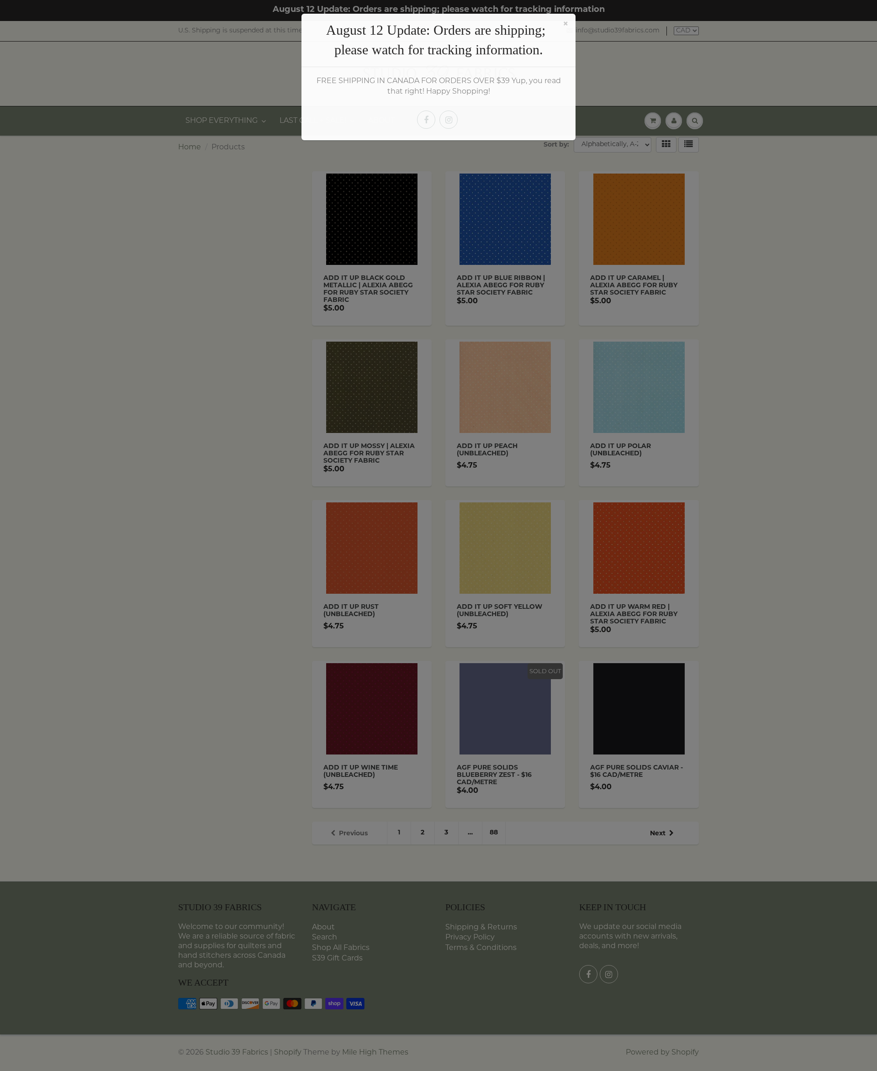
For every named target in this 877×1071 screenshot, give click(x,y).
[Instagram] (448, 120)
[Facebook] (426, 120)
